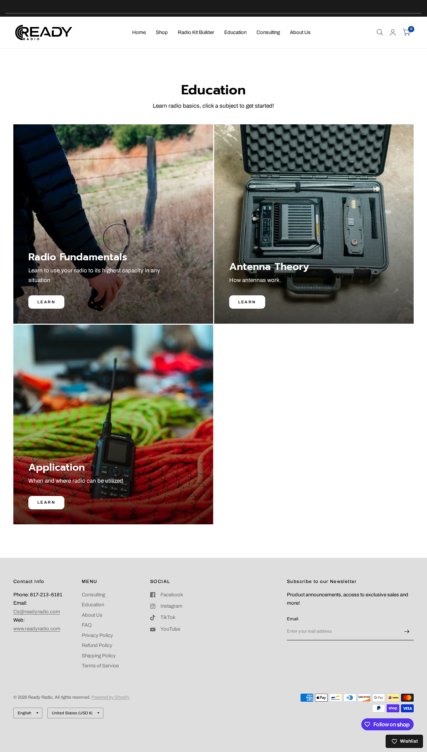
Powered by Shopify (110, 697)
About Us (300, 32)
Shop (162, 32)
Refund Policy (97, 645)
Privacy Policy (97, 635)
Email (292, 619)
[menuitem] (139, 32)
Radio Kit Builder (196, 32)
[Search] (379, 32)
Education (235, 32)
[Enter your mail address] (407, 631)
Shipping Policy (99, 655)
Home (139, 32)
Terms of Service (100, 665)
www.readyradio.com (36, 628)
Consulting (268, 32)
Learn (46, 302)
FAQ (87, 625)
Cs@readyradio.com (36, 611)
